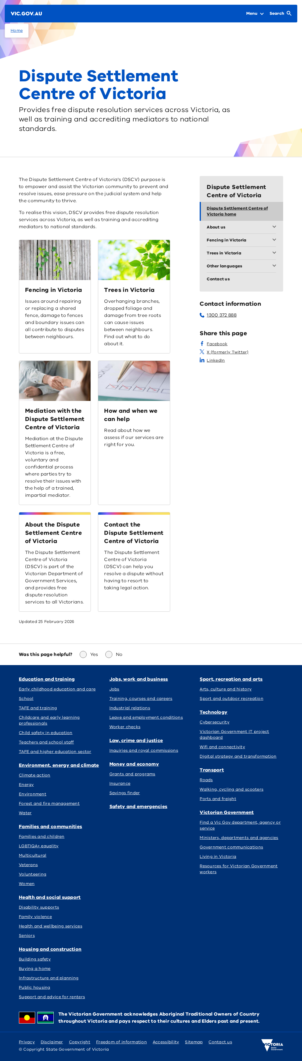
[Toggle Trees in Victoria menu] (275, 253)
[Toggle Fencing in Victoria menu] (275, 240)
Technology (213, 712)
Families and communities (50, 826)
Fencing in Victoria (53, 290)
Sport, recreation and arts (231, 679)
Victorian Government (227, 812)
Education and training (47, 679)
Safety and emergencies (138, 806)
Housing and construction (50, 949)
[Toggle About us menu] (275, 227)
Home (17, 30)
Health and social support (50, 897)
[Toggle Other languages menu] (275, 266)
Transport (212, 770)
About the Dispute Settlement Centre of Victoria (53, 533)
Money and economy (134, 764)
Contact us (220, 1042)
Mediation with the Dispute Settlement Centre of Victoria (54, 419)
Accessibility (166, 1042)
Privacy (27, 1042)
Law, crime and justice (136, 740)
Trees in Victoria (129, 290)
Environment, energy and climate (59, 765)
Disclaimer (52, 1042)
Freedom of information (121, 1042)
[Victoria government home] (272, 1045)
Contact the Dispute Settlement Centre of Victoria (133, 533)
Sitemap (194, 1042)
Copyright (79, 1042)
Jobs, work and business (138, 679)
